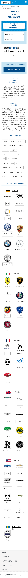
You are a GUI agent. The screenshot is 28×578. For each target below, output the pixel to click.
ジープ (20, 502)
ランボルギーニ (20, 286)
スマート (7, 218)
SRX (17, 167)
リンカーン (20, 517)
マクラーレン (19, 421)
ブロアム (11, 141)
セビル (20, 145)
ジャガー (19, 407)
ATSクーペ (14, 176)
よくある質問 (5, 556)
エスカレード (17, 154)
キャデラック (7, 488)
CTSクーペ (19, 172)
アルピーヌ (20, 367)
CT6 (3, 176)
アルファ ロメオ (19, 301)
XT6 (8, 158)
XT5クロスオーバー (17, 158)
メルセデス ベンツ (20, 249)
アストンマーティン (7, 406)
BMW (7, 249)
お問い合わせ (5, 569)
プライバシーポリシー (7, 565)
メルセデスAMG (7, 264)
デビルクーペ (13, 145)
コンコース (5, 150)
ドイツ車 (15, 191)
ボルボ (7, 540)
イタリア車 (15, 274)
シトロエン (20, 353)
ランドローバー (7, 436)
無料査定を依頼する (14, 69)
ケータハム (20, 450)
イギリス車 (15, 392)
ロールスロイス (7, 450)
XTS (3, 158)
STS (17, 163)
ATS (21, 176)
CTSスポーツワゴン (7, 172)
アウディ (19, 218)
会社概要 (3, 552)
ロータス (19, 436)
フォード (7, 473)
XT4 (8, 163)
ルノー (7, 367)
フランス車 (15, 340)
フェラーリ (7, 286)
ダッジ (7, 502)
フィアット (7, 330)
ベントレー (7, 421)
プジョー (7, 353)
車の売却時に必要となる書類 (9, 561)
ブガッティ (7, 382)
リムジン (4, 141)
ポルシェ (19, 235)
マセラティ (7, 301)
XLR (12, 163)
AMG (7, 204)
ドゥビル (4, 145)
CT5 (8, 176)
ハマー (20, 488)
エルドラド (14, 150)
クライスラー (7, 517)
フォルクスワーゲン (7, 234)
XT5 (3, 163)
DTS (21, 167)
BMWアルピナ (20, 204)
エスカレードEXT (7, 154)
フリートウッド (21, 141)
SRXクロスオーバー (7, 167)
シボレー (19, 473)
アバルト (7, 316)
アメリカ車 (15, 460)
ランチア (19, 316)
